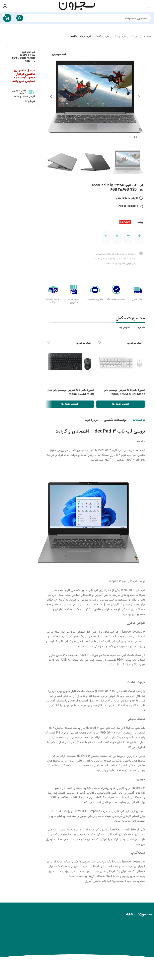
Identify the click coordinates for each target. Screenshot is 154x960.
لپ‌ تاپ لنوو (123, 37)
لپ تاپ (138, 37)
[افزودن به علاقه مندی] (99, 342)
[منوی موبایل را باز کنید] (149, 6)
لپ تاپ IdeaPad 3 (80, 37)
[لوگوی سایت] (77, 5)
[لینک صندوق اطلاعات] (23, 92)
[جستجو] (19, 18)
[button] (139, 97)
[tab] (139, 420)
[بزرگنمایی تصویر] (135, 137)
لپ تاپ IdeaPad (104, 37)
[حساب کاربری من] (5, 6)
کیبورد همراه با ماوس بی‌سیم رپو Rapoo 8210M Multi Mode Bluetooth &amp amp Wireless (123, 394)
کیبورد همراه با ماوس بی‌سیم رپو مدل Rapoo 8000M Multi (70, 391)
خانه (149, 37)
